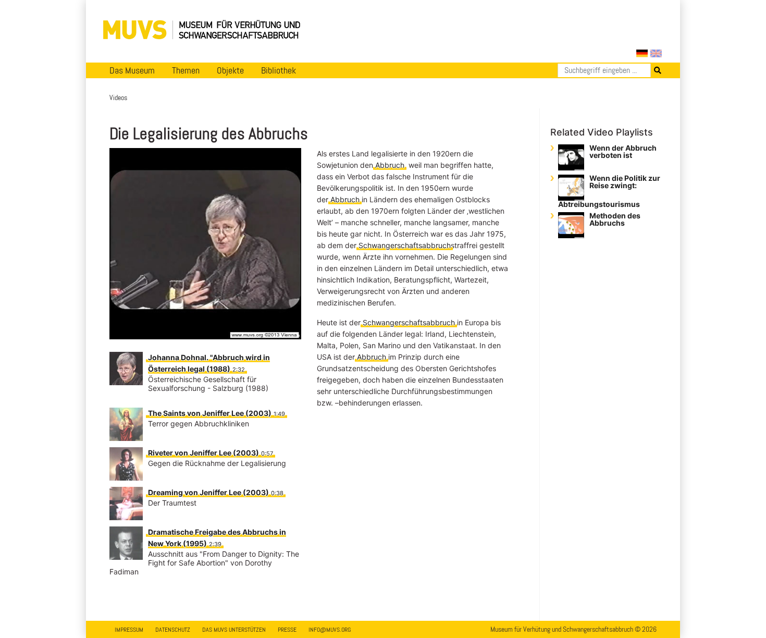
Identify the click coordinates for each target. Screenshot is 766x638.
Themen (186, 70)
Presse (287, 629)
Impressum (129, 629)
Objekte (230, 70)
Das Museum (132, 70)
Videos (118, 97)
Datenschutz (172, 629)
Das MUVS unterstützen (234, 629)
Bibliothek (278, 70)
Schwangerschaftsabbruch (405, 245)
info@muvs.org (329, 629)
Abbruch (389, 165)
